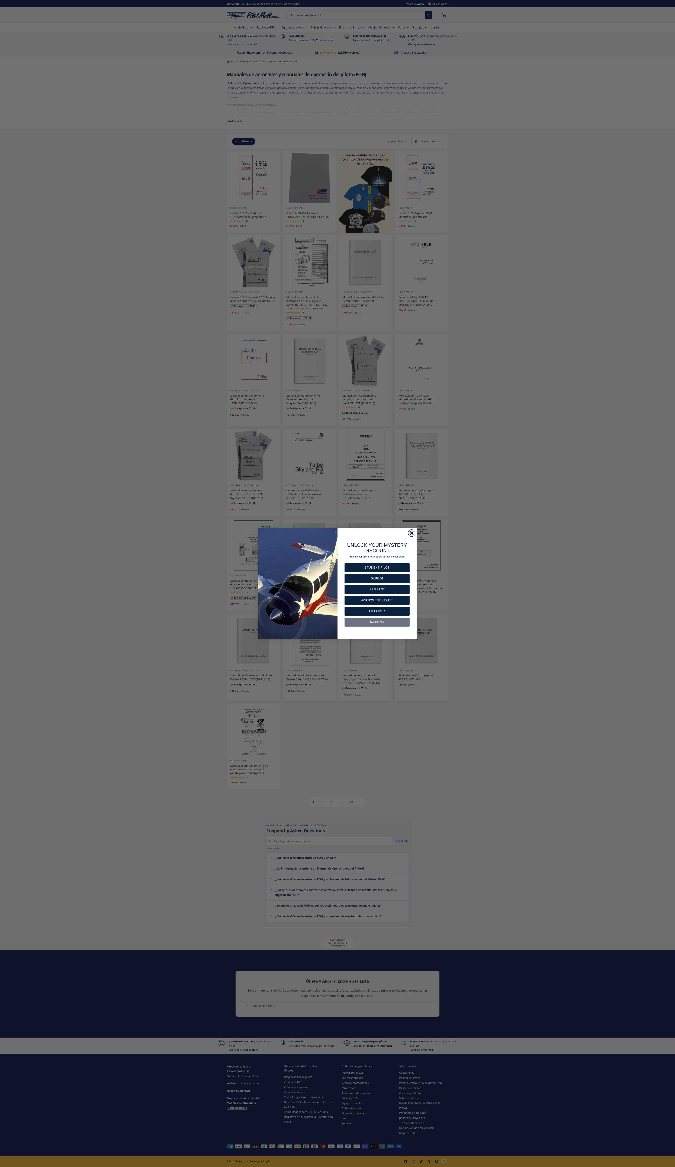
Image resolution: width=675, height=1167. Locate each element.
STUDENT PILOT (377, 567)
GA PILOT (377, 578)
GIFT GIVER (377, 611)
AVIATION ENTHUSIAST (377, 600)
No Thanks (377, 622)
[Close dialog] (411, 533)
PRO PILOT (377, 589)
